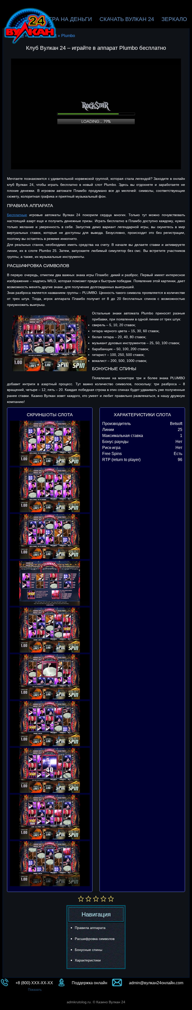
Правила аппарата (90, 928)
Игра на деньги (68, 19)
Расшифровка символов (94, 939)
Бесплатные (17, 215)
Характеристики (88, 960)
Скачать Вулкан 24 (127, 19)
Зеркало (174, 19)
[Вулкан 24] (30, 26)
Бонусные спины (88, 950)
